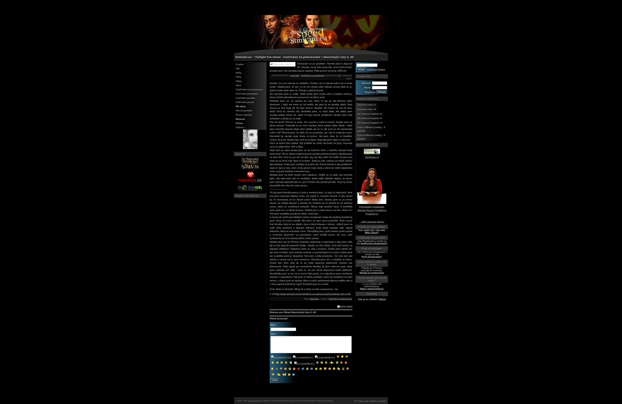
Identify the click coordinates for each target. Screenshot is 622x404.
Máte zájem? (372, 232)
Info (238, 68)
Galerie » (240, 127)
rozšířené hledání (376, 69)
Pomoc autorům (244, 115)
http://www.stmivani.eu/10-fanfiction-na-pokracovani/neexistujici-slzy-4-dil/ (313, 294)
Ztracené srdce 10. (367, 109)
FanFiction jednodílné (247, 94)
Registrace (370, 92)
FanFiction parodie (245, 98)
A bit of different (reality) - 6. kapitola (371, 129)
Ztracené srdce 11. (367, 105)
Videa (239, 81)
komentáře (382, 401)
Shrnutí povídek (244, 110)
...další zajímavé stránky (371, 222)
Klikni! (382, 299)
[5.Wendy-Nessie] (250, 148)
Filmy (238, 77)
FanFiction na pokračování (249, 89)
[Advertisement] (311, 7)
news (367, 401)
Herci (238, 85)
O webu (240, 64)
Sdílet (349, 306)
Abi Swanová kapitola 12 (369, 114)
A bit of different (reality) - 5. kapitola (371, 137)
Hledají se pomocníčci (372, 273)
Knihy (238, 73)
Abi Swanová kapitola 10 (369, 123)
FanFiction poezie (245, 102)
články (361, 401)
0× (340, 76)
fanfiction (373, 401)
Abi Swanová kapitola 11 (369, 118)
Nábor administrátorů (372, 289)
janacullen (294, 76)
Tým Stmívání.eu (254, 401)
